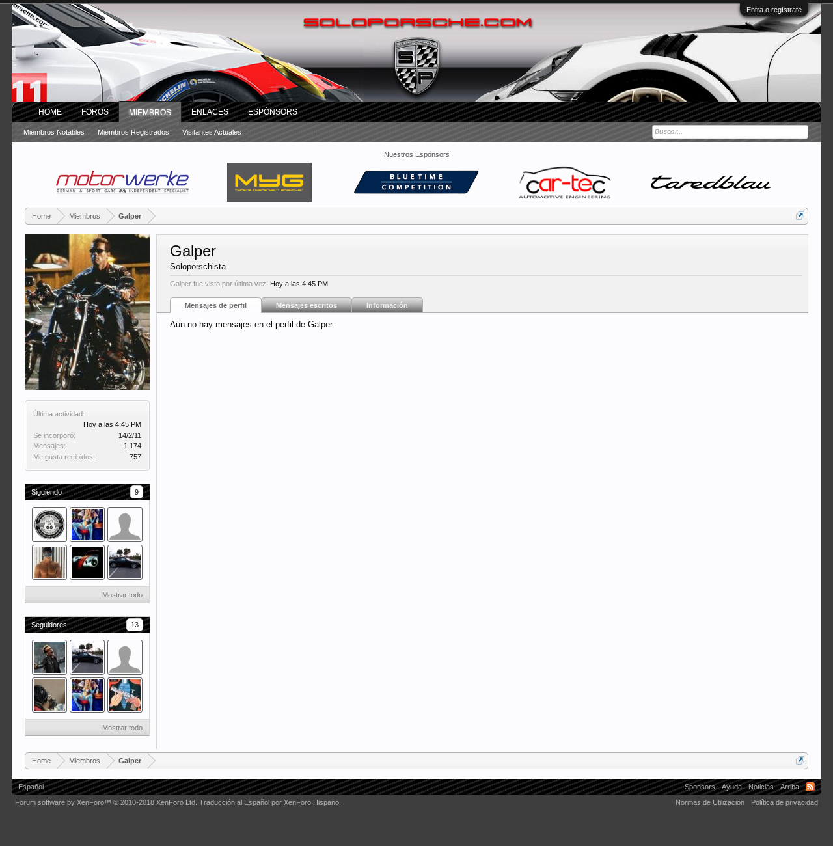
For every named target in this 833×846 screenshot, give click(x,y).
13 (135, 625)
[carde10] (49, 657)
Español (31, 787)
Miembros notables (54, 132)
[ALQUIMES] (49, 524)
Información (387, 305)
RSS (810, 786)
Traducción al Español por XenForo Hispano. (270, 802)
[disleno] (87, 524)
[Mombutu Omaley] (49, 695)
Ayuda (732, 787)
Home (50, 111)
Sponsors (700, 787)
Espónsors (272, 111)
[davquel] (125, 695)
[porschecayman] (125, 524)
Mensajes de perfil (216, 305)
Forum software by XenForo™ (106, 802)
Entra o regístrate (774, 10)
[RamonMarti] (125, 562)
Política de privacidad (784, 802)
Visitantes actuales (211, 132)
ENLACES (209, 111)
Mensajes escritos (306, 305)
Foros (95, 111)
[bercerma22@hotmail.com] (87, 562)
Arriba (789, 787)
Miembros (150, 112)
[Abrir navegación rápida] (800, 216)
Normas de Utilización (710, 802)
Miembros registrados (133, 132)
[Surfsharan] (125, 657)
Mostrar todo (122, 595)
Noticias (761, 787)
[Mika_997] (49, 562)
